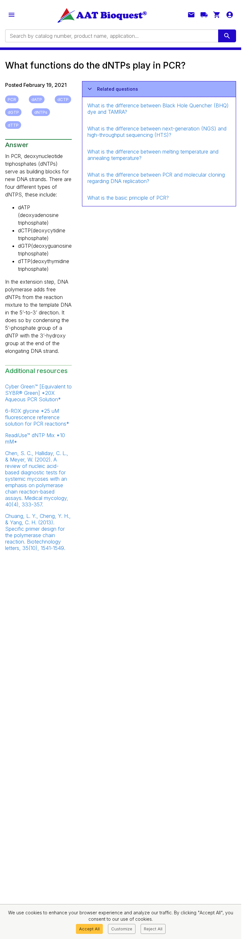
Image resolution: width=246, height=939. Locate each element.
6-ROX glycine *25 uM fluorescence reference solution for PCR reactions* (37, 417)
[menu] (11, 14)
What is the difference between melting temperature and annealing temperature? (152, 154)
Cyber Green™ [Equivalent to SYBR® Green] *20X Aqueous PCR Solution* (38, 393)
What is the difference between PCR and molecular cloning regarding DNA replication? (156, 177)
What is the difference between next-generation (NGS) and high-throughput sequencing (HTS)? (156, 131)
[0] (216, 14)
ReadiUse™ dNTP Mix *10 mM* (35, 438)
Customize (121, 928)
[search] (227, 35)
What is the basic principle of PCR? (128, 198)
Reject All (153, 928)
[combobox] (111, 35)
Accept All (89, 928)
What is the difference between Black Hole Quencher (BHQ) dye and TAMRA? (158, 108)
